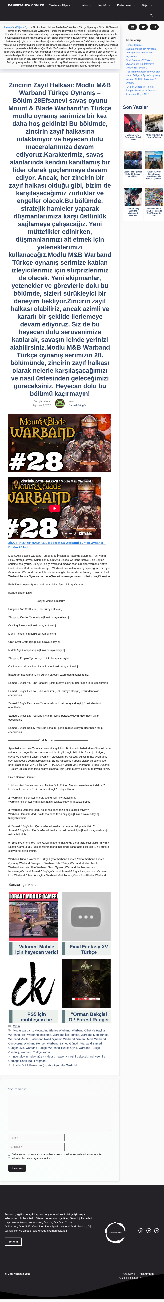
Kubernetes (35, 1222)
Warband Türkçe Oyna (62, 1047)
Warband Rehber (34, 1043)
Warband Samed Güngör (63, 1043)
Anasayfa (9, 27)
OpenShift (25, 1226)
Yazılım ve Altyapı (59, 5)
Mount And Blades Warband (52, 1030)
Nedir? (102, 5)
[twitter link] (148, 1230)
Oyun (27, 27)
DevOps (59, 1222)
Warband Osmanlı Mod (78, 1039)
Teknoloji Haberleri (81, 1218)
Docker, (48, 1222)
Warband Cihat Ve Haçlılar (89, 1030)
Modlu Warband (23, 1030)
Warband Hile (17, 1034)
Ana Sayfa (129, 1273)
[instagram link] (140, 1230)
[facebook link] (156, 1230)
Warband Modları (19, 1039)
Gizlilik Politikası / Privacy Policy (139, 1277)
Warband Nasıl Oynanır (47, 1039)
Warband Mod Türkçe (94, 1034)
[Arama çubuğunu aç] (151, 15)
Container (38, 1226)
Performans (124, 5)
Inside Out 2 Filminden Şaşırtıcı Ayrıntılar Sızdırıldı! (45, 1065)
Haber (84, 5)
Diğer (145, 5)
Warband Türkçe (36, 1047)
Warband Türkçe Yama (35, 1052)
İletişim (13, 1241)
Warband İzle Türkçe (66, 1034)
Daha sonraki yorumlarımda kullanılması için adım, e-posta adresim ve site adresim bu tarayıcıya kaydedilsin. (56, 1156)
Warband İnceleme (39, 1034)
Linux (48, 1226)
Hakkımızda (147, 1273)
